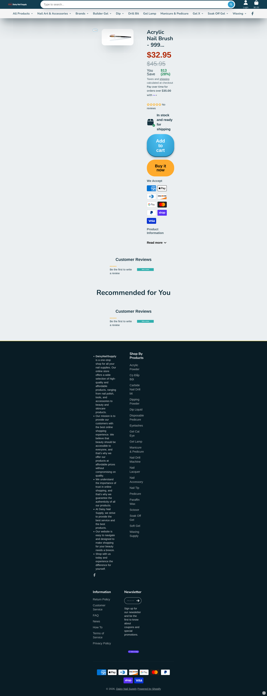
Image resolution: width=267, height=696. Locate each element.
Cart (256, 4)
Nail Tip (134, 487)
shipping (164, 79)
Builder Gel (100, 14)
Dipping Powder (134, 401)
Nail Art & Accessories (52, 14)
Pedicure (135, 493)
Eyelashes (136, 425)
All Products (21, 14)
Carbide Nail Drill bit (135, 389)
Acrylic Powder (134, 367)
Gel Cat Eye (134, 433)
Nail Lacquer (135, 469)
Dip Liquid (136, 409)
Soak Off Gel (216, 14)
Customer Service (99, 607)
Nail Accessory (136, 479)
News (96, 621)
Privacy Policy (102, 643)
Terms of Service (98, 635)
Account (245, 4)
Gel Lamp (149, 14)
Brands (80, 14)
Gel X (196, 14)
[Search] (231, 4)
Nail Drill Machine (135, 459)
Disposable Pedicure (137, 417)
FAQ (96, 615)
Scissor (134, 509)
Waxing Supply (134, 533)
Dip (118, 14)
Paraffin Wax (135, 501)
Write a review (145, 269)
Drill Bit (133, 14)
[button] (154, 104)
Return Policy (101, 599)
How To (97, 627)
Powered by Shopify (149, 688)
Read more (155, 242)
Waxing (238, 14)
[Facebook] (252, 13)
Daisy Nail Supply (126, 688)
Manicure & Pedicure (174, 14)
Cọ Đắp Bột (134, 377)
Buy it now (160, 168)
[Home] (17, 4)
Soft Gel (135, 525)
